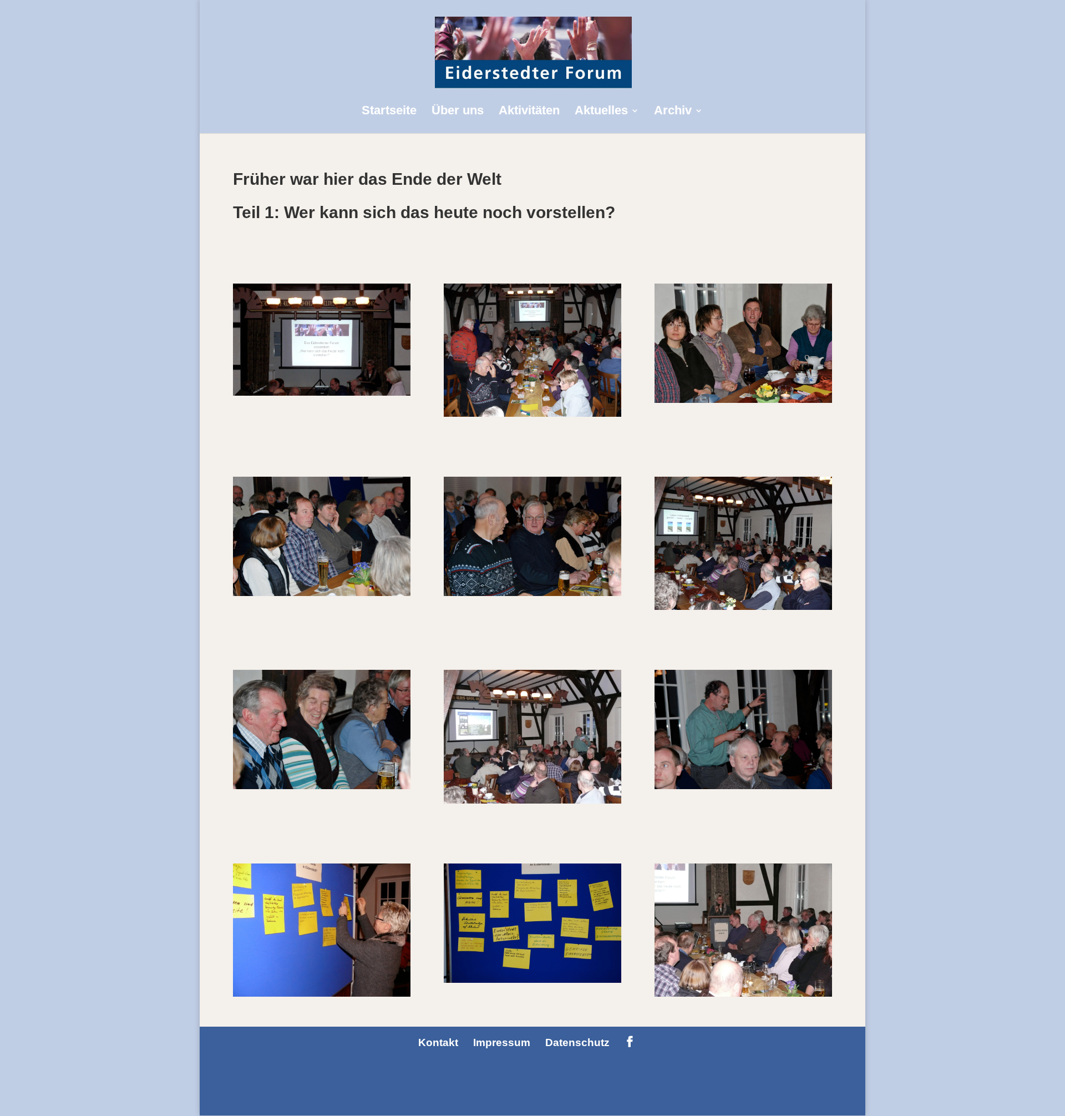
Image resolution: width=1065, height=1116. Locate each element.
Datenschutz (577, 1042)
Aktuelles (601, 112)
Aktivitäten (529, 112)
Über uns (458, 112)
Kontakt (438, 1042)
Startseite (389, 112)
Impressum (501, 1042)
